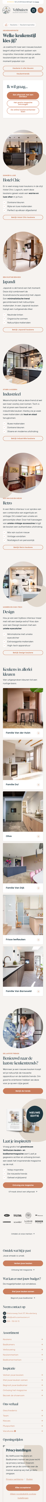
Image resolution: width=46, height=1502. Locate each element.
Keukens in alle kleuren (23, 68)
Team (6, 1415)
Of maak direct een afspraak (22, 1192)
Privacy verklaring (14, 1479)
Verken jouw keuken (23, 1263)
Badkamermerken (12, 1360)
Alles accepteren (23, 1487)
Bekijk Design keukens (23, 653)
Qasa (37, 2)
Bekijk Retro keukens (23, 547)
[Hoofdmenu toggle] (41, 10)
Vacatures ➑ (9, 1431)
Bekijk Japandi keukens (23, 330)
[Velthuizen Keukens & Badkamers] (15, 10)
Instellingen (23, 1498)
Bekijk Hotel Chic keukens (23, 217)
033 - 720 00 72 (13, 1321)
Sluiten (29, 1479)
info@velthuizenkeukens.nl (18, 1317)
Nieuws (6, 1420)
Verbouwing (9, 1349)
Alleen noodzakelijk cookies (23, 1494)
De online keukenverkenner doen (23, 111)
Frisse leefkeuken (16, 939)
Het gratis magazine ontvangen (23, 103)
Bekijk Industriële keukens (23, 438)
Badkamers (9, 1344)
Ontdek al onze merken (21, 1234)
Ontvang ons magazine (23, 1185)
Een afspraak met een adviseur (23, 96)
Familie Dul (12, 784)
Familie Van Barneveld (19, 991)
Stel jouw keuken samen (23, 1291)
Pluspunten (9, 1426)
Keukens (13, 25)
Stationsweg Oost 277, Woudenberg (22, 1313)
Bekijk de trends (23, 1091)
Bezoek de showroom (13, 1395)
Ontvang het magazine (21, 1270)
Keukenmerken (10, 1355)
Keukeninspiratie (27, 25)
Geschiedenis (10, 1410)
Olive (9, 836)
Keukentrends (23, 74)
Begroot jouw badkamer (22, 1298)
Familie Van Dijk (15, 887)
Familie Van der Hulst (18, 732)
